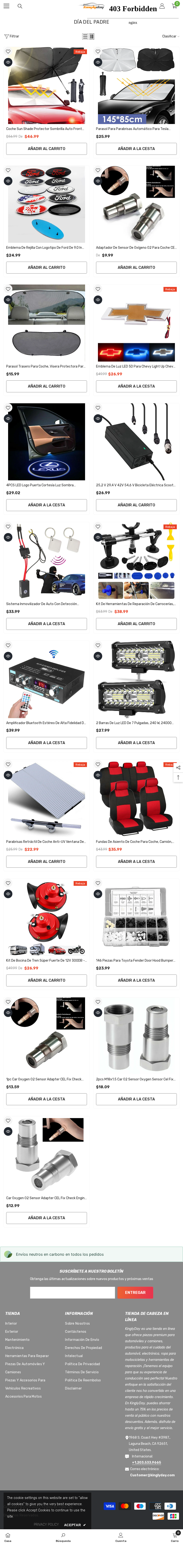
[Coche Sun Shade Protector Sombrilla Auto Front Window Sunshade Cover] (46, 85)
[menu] (6, 6)
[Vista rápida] (8, 62)
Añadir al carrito (46, 148)
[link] (63, 1537)
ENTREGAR (135, 1292)
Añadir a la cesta (136, 148)
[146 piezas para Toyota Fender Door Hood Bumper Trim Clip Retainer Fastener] (136, 917)
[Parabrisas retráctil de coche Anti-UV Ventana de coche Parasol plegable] (46, 798)
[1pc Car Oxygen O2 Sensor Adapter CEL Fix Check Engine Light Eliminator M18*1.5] (46, 1035)
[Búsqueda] (20, 6)
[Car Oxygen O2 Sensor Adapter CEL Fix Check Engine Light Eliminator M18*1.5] (46, 1154)
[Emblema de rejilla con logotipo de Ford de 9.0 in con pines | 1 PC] (46, 204)
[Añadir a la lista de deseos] (8, 51)
